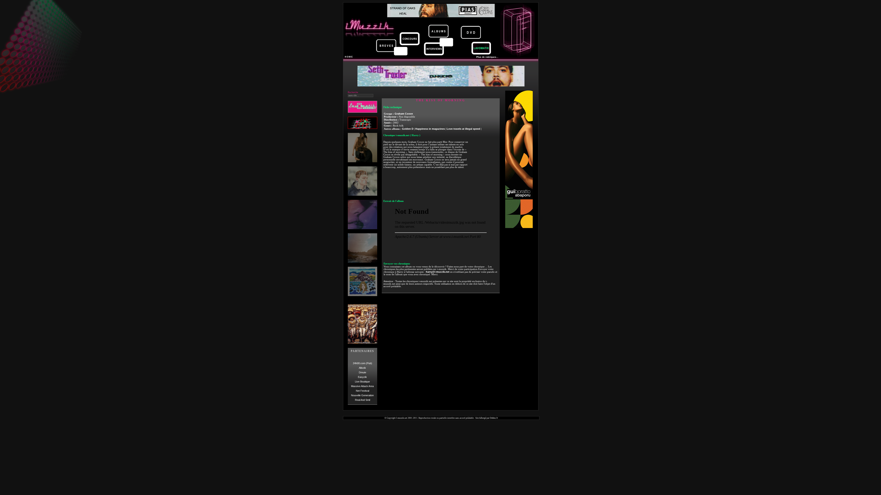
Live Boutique (362, 381)
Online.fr (494, 418)
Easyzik (362, 377)
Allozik (362, 367)
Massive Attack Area (362, 386)
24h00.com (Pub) (362, 363)
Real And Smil (362, 400)
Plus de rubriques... (487, 57)
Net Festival (362, 390)
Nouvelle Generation (362, 395)
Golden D (407, 128)
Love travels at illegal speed (463, 128)
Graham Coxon (404, 113)
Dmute (362, 372)
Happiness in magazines (430, 128)
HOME (349, 57)
